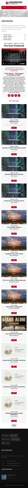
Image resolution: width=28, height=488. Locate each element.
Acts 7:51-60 (16, 124)
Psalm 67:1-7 (14, 283)
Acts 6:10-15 (11, 124)
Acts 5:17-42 (14, 177)
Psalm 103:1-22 (14, 230)
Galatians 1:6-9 (14, 390)
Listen (14, 127)
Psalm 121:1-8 (14, 310)
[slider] (12, 63)
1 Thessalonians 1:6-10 (14, 363)
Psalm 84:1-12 (14, 257)
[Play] (3, 63)
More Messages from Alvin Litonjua (13, 69)
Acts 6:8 (6, 124)
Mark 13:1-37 (19, 67)
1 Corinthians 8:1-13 (14, 337)
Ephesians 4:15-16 (14, 418)
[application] (14, 63)
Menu (4, 7)
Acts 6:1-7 (14, 151)
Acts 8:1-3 (21, 124)
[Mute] (20, 63)
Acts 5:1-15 (14, 204)
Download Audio (14, 70)
